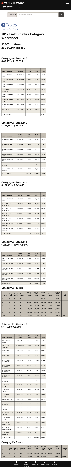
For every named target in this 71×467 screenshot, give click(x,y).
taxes (11, 25)
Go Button (61, 14)
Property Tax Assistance (11, 29)
